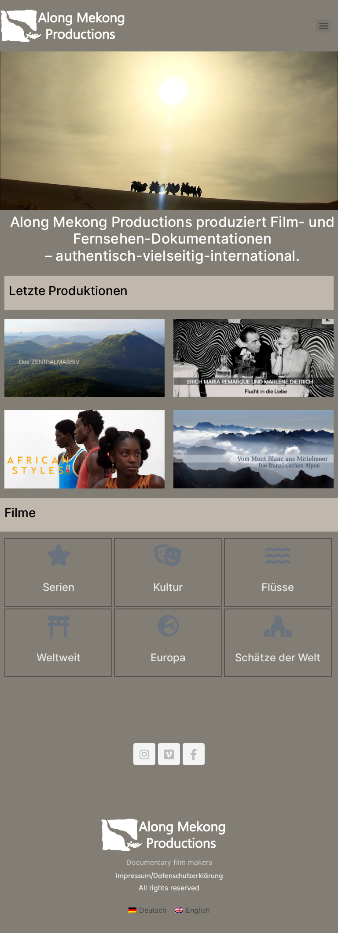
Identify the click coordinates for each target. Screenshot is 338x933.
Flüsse (277, 587)
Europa (168, 657)
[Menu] (323, 26)
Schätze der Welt (277, 657)
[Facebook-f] (194, 754)
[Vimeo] (169, 754)
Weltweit (59, 657)
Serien (58, 587)
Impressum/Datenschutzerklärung (169, 875)
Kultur (168, 587)
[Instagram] (144, 754)
